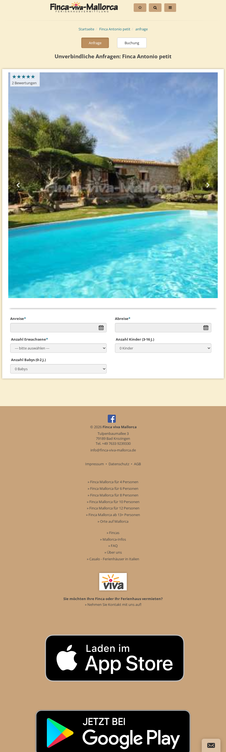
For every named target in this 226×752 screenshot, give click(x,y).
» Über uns (113, 552)
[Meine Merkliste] (140, 7)
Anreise (18, 318)
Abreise (122, 318)
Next (208, 185)
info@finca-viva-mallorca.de (113, 450)
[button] (211, 745)
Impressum (94, 463)
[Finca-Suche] (155, 7)
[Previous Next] (113, 185)
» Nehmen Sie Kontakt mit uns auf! (113, 604)
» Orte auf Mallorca (113, 521)
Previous (18, 185)
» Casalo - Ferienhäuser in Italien (113, 558)
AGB (137, 463)
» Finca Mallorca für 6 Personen (113, 488)
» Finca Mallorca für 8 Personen (113, 495)
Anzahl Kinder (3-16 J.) (134, 339)
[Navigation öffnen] (170, 7)
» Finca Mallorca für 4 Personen (113, 481)
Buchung (132, 42)
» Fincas (113, 532)
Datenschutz (119, 463)
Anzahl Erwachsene (29, 339)
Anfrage (95, 42)
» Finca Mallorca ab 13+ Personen (113, 514)
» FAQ (113, 545)
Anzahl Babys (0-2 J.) (28, 359)
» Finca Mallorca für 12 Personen (113, 508)
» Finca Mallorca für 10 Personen (113, 501)
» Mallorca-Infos (113, 539)
